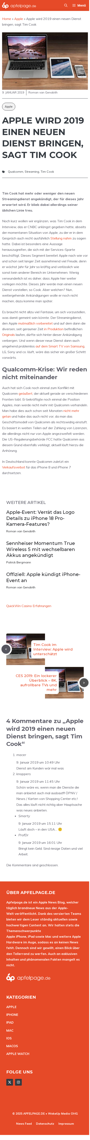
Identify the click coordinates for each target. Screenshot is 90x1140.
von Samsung (74, 346)
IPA (8, 1022)
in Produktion (54, 329)
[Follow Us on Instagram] (18, 1082)
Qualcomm (15, 172)
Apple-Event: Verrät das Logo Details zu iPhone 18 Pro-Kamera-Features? (40, 518)
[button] (66, 5)
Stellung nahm (61, 238)
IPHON (11, 1015)
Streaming (32, 172)
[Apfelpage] (19, 5)
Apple (9, 106)
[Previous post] (6, 649)
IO (8, 1038)
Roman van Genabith (20, 531)
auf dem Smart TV (49, 346)
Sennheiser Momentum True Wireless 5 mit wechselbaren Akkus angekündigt (40, 549)
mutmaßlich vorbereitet (35, 323)
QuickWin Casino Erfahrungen (28, 606)
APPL (10, 1007)
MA (8, 1030)
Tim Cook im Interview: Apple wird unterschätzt (53, 649)
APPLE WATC (16, 1054)
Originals (8, 335)
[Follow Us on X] (9, 1082)
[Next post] (84, 683)
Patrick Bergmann (18, 562)
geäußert (25, 393)
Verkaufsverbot (13, 467)
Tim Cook (47, 172)
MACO (11, 1046)
